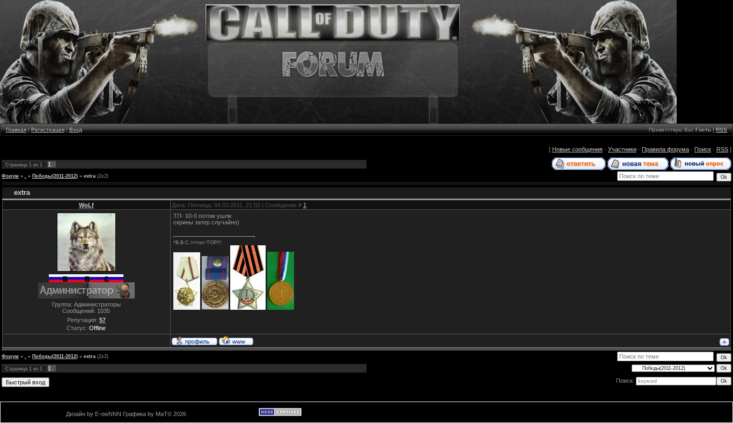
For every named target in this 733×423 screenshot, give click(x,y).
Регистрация (47, 130)
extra (90, 176)
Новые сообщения (577, 149)
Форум (10, 176)
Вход (75, 130)
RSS (721, 130)
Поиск (702, 149)
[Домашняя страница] (236, 340)
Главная (16, 130)
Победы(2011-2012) (55, 176)
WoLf (86, 205)
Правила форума (665, 149)
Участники (622, 149)
